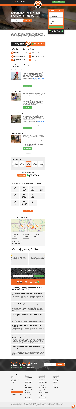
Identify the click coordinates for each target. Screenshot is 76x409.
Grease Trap (27, 385)
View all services (28, 153)
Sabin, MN (36, 236)
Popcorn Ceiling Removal (43, 382)
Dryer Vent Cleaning (42, 395)
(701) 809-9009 (39, 44)
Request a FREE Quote (58, 1)
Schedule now (17, 392)
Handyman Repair (28, 387)
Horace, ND (25, 236)
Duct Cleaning (27, 397)
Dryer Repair (27, 384)
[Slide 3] (28, 265)
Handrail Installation (42, 394)
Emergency (44, 4)
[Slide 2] (27, 265)
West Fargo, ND (26, 234)
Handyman (23, 4)
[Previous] (13, 164)
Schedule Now (22, 175)
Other (52, 23)
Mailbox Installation (42, 387)
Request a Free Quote (56, 26)
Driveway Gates (28, 382)
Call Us (18, 2)
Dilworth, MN (36, 234)
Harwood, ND (14, 236)
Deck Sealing (27, 392)
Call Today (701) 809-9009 (16, 394)
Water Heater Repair (43, 397)
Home (15, 4)
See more (28, 207)
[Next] (43, 164)
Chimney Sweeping (42, 377)
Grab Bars (40, 384)
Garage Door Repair (29, 377)
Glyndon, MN (14, 237)
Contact (61, 4)
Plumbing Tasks (54, 16)
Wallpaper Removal (28, 399)
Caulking (26, 379)
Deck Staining (27, 390)
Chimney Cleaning (28, 395)
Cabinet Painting (42, 389)
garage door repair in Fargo (38, 78)
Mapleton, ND (26, 237)
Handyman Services (42, 399)
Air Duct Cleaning (28, 389)
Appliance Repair (42, 375)
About (12, 377)
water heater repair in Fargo (39, 100)
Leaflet (44, 231)
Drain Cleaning (28, 394)
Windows (53, 18)
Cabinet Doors (41, 380)
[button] (28, 226)
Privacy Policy (13, 380)
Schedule (31, 4)
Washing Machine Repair (43, 392)
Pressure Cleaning (28, 380)
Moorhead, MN (15, 234)
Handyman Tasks (54, 13)
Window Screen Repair (43, 390)
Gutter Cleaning (42, 385)
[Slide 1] (26, 265)
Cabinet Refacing (42, 379)
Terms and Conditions (15, 379)
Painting (52, 21)
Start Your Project (28, 210)
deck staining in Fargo (35, 142)
